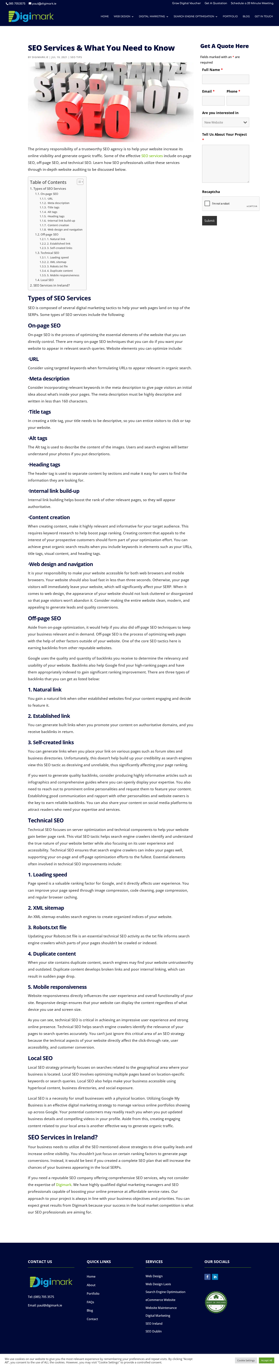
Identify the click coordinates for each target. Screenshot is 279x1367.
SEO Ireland (154, 1323)
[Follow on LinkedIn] (215, 1277)
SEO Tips (76, 57)
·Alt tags (52, 212)
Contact (92, 1319)
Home (105, 16)
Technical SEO (50, 253)
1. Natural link (56, 239)
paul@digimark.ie (49, 1305)
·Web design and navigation (65, 229)
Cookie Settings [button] (246, 1360)
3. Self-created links (59, 248)
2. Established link (58, 243)
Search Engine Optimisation (194, 16)
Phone (233, 91)
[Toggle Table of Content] (78, 182)
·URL (50, 198)
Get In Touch (264, 16)
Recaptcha (211, 191)
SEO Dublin (154, 1331)
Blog (246, 16)
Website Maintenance (161, 1308)
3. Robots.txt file (57, 266)
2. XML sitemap (56, 262)
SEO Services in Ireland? (51, 285)
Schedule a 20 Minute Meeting (252, 3)
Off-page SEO (49, 234)
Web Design (122, 16)
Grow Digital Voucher (186, 3)
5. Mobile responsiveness (63, 275)
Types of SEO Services (49, 188)
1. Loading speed (58, 257)
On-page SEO (49, 194)
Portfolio (230, 16)
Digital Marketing (152, 16)
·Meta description (58, 203)
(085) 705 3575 (44, 1297)
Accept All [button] (266, 1360)
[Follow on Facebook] (207, 1277)
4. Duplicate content (60, 270)
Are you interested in (220, 112)
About (91, 1285)
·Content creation (58, 225)
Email (208, 91)
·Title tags (53, 207)
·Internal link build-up (61, 220)
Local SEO (47, 280)
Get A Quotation (216, 3)
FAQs (90, 1302)
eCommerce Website (160, 1300)
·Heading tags (56, 216)
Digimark (63, 1184)
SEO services (152, 155)
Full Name (212, 69)
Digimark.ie (40, 57)
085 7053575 (17, 3)
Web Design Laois (158, 1284)
